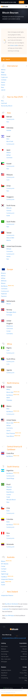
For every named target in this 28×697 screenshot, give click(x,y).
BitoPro (8, 240)
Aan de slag (4, 654)
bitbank (8, 153)
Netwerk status (9, 688)
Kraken (3, 85)
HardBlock (4, 577)
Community (24, 651)
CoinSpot (3, 569)
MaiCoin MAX (10, 238)
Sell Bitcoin (4, 675)
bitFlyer (8, 155)
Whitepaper (4, 661)
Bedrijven (3, 649)
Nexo (2, 87)
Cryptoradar (5, 609)
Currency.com (10, 119)
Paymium (4, 296)
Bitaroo (3, 561)
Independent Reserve (7, 579)
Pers (26, 675)
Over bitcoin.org (23, 678)
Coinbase (3, 80)
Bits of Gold (9, 141)
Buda (7, 511)
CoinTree (3, 571)
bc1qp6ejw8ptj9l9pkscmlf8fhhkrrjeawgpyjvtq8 (14, 638)
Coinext (8, 495)
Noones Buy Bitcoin (6, 106)
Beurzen (25, 649)
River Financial (10, 433)
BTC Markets (4, 564)
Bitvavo (3, 283)
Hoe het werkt (4, 656)
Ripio (7, 502)
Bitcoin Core (24, 659)
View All (8, 59)
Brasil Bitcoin (10, 492)
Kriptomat (4, 294)
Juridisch (24, 670)
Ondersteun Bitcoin (6, 670)
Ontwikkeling (4, 678)
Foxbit (8, 497)
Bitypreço (9, 487)
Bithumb (8, 208)
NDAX (8, 398)
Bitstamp (3, 75)
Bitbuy (8, 389)
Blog (26, 680)
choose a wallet (14, 45)
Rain (7, 122)
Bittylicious (9, 326)
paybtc (3, 582)
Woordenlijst (23, 656)
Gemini (3, 82)
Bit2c (7, 139)
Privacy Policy (23, 673)
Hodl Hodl (4, 103)
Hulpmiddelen (23, 646)
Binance (3, 273)
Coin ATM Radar (9, 616)
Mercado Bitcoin (11, 500)
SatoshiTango (10, 478)
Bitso (7, 409)
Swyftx (3, 585)
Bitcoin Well (9, 392)
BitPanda (3, 281)
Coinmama (9, 251)
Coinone (8, 211)
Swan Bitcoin (10, 436)
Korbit (8, 216)
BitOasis (8, 249)
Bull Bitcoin (4, 286)
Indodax (8, 130)
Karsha (8, 256)
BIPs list (25, 654)
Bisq (2, 101)
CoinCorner (9, 329)
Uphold (3, 90)
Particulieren (4, 646)
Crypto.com (4, 77)
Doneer (21, 2)
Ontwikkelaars (5, 651)
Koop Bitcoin (4, 673)
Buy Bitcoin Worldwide (11, 604)
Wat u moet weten (6, 659)
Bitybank (8, 489)
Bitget (2, 72)
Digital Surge (4, 574)
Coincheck (9, 158)
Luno (7, 180)
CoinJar (8, 331)
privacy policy (8, 692)
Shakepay (9, 400)
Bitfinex (3, 70)
